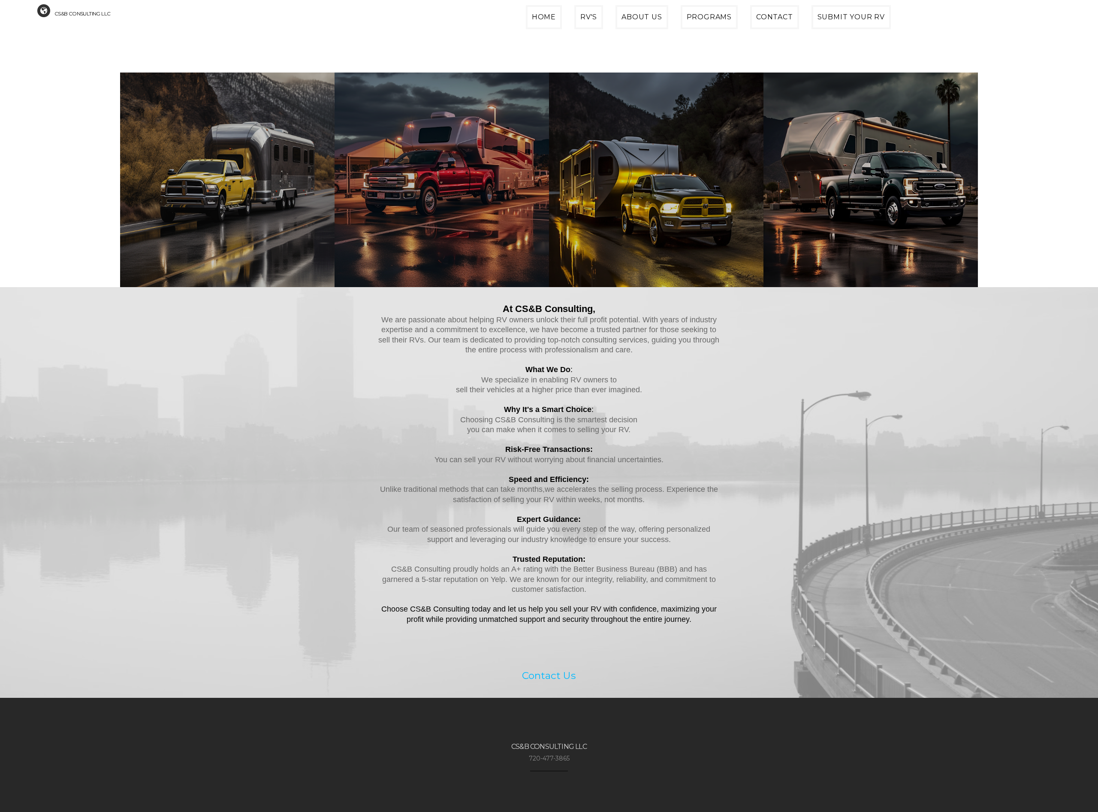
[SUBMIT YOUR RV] (845, 27)
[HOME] (538, 27)
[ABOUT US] (636, 27)
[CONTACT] (769, 27)
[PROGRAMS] (704, 27)
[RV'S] (583, 27)
